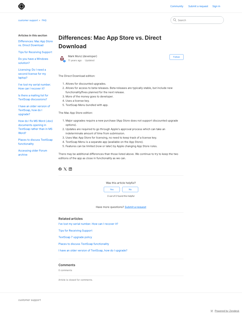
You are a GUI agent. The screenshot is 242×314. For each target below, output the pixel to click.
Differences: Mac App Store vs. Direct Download (35, 43)
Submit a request (198, 6)
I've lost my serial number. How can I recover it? (34, 86)
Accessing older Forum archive (32, 152)
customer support (28, 20)
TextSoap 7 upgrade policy (75, 237)
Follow (176, 57)
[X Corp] (65, 169)
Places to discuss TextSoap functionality (35, 141)
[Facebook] (60, 169)
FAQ (44, 20)
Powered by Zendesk (227, 310)
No (130, 189)
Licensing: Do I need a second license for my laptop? (32, 73)
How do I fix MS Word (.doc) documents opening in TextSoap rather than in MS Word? (35, 127)
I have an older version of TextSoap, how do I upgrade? (34, 110)
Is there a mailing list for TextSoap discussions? (33, 97)
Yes (112, 189)
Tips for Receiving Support (35, 52)
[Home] (21, 6)
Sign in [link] (216, 6)
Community (176, 6)
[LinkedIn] (70, 169)
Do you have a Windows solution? (33, 61)
